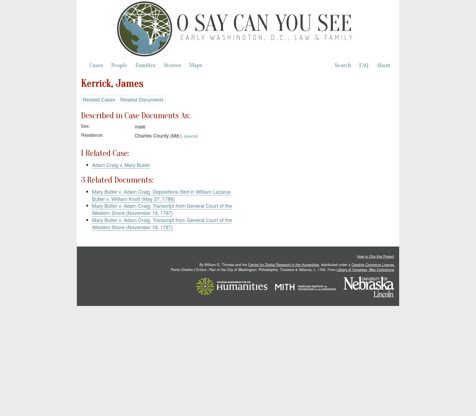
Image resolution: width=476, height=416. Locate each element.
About (384, 65)
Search (343, 65)
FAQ (363, 65)
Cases (96, 65)
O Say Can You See (264, 23)
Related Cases (99, 99)
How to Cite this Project (375, 256)
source (191, 136)
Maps (195, 65)
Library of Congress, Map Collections (365, 269)
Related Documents (142, 99)
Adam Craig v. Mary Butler (121, 164)
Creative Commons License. (373, 264)
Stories (172, 65)
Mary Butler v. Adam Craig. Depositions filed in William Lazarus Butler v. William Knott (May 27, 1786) (161, 195)
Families (146, 65)
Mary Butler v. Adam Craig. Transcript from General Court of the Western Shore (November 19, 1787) (162, 209)
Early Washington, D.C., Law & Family (267, 37)
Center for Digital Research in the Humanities (283, 264)
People (119, 65)
